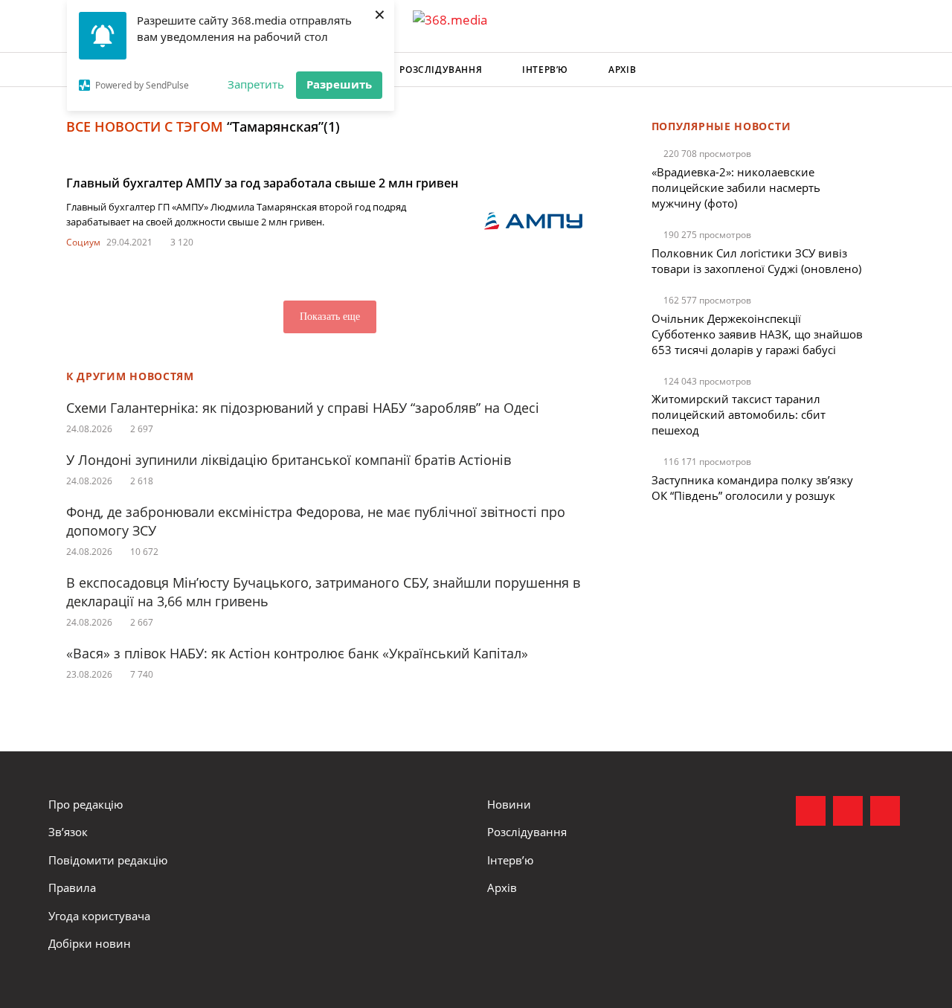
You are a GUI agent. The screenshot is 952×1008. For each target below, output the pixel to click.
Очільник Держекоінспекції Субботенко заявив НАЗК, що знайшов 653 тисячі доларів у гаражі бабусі (757, 334)
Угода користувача (99, 915)
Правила (72, 887)
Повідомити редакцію (107, 860)
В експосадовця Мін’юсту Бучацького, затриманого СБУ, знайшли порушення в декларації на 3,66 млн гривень (323, 592)
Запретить (256, 84)
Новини (509, 804)
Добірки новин (89, 943)
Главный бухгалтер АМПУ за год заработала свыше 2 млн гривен (262, 183)
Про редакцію (85, 804)
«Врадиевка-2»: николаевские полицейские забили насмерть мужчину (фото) (736, 187)
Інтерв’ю (545, 69)
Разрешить (339, 84)
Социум (83, 242)
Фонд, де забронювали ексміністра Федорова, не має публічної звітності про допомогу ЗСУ (315, 521)
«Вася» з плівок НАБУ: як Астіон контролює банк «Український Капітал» (297, 653)
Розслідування (440, 69)
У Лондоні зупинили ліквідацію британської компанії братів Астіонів (288, 460)
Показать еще (330, 316)
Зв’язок (68, 831)
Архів (622, 69)
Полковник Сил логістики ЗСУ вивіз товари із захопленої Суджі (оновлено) (756, 260)
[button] (889, 70)
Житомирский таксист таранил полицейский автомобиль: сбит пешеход (739, 414)
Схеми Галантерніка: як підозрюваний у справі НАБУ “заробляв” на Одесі (302, 408)
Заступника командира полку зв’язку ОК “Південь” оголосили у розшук (752, 487)
